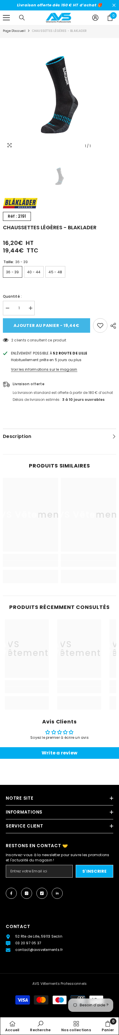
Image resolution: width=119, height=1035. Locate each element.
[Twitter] (57, 893)
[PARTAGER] (111, 326)
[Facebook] (11, 893)
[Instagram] (26, 893)
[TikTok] (41, 893)
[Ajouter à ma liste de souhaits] (100, 325)
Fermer (114, 5)
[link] (30, 564)
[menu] (6, 17)
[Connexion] (95, 17)
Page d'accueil (14, 31)
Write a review (59, 753)
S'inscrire (94, 871)
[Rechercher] (21, 17)
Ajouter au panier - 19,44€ (46, 325)
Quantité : (12, 296)
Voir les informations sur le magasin (44, 369)
